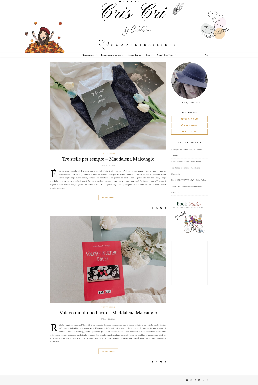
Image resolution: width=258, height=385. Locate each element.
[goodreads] (131, 1)
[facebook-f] (128, 1)
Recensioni (88, 55)
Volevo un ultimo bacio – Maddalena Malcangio (108, 312)
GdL (148, 55)
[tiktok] (136, 1)
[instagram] (124, 1)
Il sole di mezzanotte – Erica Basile (186, 162)
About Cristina (165, 55)
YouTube (190, 132)
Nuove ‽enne (134, 55)
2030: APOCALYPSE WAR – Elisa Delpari (189, 180)
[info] (207, 380)
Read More (108, 197)
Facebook (190, 125)
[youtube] (120, 1)
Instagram (190, 119)
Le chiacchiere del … (112, 55)
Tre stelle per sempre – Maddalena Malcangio (108, 159)
